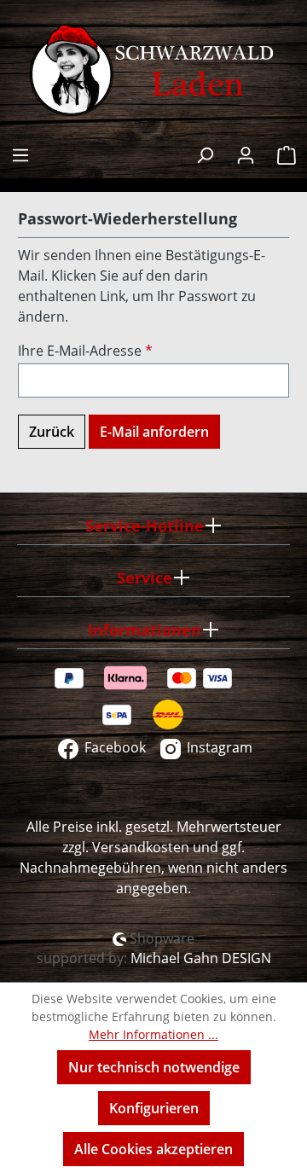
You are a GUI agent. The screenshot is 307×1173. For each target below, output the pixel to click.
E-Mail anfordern (154, 431)
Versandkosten (140, 847)
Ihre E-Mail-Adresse (85, 350)
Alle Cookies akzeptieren (153, 1149)
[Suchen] (204, 153)
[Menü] (20, 153)
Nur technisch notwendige (154, 1067)
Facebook (113, 747)
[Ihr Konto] (245, 153)
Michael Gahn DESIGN (200, 958)
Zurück (51, 431)
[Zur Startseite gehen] (153, 70)
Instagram (217, 747)
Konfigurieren (154, 1108)
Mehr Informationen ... (153, 1034)
